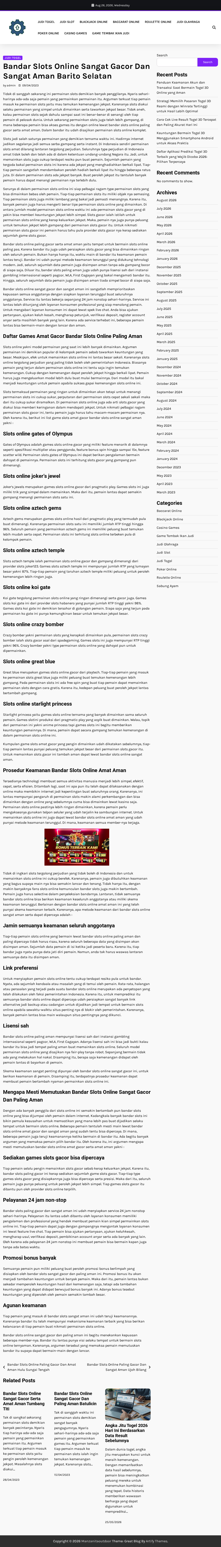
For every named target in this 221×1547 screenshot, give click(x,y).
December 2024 (169, 367)
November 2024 (169, 375)
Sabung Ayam (167, 586)
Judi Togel (46, 22)
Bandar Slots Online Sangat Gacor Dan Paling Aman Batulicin (75, 1398)
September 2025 (169, 292)
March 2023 (166, 492)
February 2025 (168, 350)
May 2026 (164, 225)
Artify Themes (156, 1541)
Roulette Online (158, 22)
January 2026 (167, 259)
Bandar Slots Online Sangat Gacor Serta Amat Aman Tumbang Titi (23, 1401)
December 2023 (169, 467)
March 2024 (166, 442)
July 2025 (164, 309)
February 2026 (168, 250)
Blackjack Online (94, 22)
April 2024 (164, 434)
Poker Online (48, 33)
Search (162, 55)
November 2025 (169, 275)
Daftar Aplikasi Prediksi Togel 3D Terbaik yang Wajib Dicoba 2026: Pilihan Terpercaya (182, 157)
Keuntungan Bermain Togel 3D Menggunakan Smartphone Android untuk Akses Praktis (185, 138)
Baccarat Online (126, 22)
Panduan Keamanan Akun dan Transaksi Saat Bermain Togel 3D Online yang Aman (182, 88)
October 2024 (167, 384)
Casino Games (75, 33)
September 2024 (169, 392)
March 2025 (166, 342)
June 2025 (165, 317)
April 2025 (164, 334)
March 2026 (166, 242)
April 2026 (164, 234)
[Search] (214, 28)
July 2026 (164, 209)
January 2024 (167, 459)
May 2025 (164, 325)
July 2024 (164, 409)
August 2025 (167, 300)
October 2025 (167, 284)
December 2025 (169, 267)
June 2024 (165, 417)
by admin (9, 85)
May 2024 (164, 426)
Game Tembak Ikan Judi (110, 33)
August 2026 (167, 200)
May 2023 (164, 476)
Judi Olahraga (188, 22)
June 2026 (165, 217)
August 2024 (167, 400)
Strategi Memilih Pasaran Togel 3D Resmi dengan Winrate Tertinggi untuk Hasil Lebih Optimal (184, 106)
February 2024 (168, 451)
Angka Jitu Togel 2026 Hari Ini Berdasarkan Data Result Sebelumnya (126, 1433)
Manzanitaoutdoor (96, 1541)
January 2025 (167, 359)
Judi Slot (67, 22)
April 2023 (164, 484)
